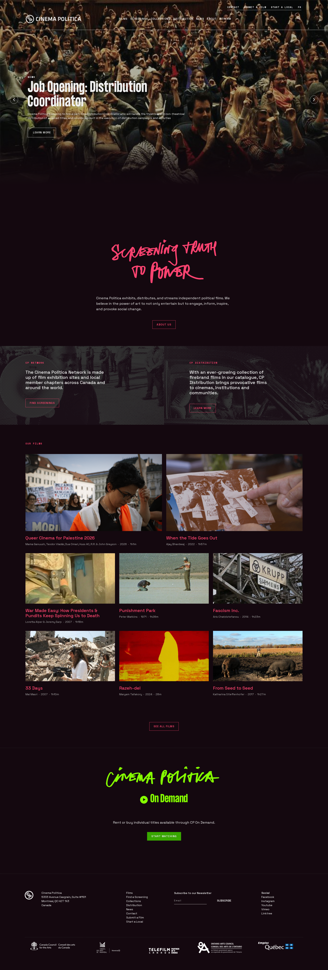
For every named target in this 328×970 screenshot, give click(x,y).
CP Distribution (203, 362)
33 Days (34, 688)
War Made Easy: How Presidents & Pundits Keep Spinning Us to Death (62, 613)
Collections (160, 18)
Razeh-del (130, 688)
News (200, 18)
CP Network (34, 362)
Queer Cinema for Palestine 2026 (60, 538)
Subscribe (224, 900)
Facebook (267, 897)
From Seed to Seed (233, 688)
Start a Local (282, 7)
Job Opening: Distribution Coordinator (87, 95)
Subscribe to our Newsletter (192, 893)
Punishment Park (137, 610)
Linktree (266, 913)
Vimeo (265, 909)
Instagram (268, 901)
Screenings (139, 18)
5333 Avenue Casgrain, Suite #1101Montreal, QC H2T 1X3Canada (64, 901)
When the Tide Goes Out (191, 538)
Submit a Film (255, 7)
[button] (14, 100)
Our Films (33, 443)
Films (123, 18)
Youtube (266, 905)
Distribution (183, 18)
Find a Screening (137, 897)
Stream (225, 18)
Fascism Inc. (226, 610)
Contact (233, 7)
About (212, 18)
